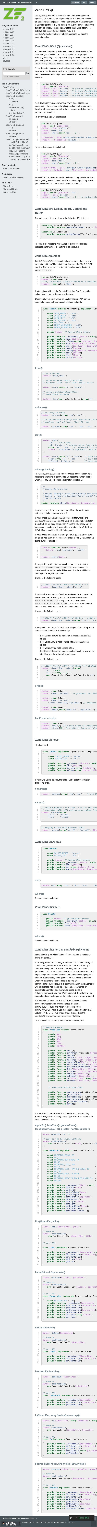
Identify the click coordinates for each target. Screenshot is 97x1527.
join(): (11, 104)
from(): (12, 99)
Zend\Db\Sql (8, 87)
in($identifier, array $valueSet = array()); (26, 156)
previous (75, 2)
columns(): (13, 101)
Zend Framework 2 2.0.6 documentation (18, 2)
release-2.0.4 (9, 44)
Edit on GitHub (9, 192)
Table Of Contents (10, 84)
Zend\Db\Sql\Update (15, 125)
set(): (11, 128)
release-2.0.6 (9, 38)
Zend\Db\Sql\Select (14, 96)
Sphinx (67, 1522)
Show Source (9, 186)
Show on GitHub (10, 189)
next (84, 2)
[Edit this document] (11, 1523)
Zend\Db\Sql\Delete (15, 134)
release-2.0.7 (9, 35)
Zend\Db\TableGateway (13, 177)
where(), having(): (17, 107)
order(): (12, 110)
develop (6, 61)
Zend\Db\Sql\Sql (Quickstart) (18, 90)
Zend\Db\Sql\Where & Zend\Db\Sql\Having (25, 139)
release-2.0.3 (9, 46)
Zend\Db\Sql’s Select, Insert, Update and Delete (27, 93)
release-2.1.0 (9, 32)
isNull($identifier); (17, 151)
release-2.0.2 (9, 49)
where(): (12, 130)
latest (5, 58)
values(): (13, 122)
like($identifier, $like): (18, 145)
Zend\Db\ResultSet (11, 169)
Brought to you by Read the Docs (93, 1523)
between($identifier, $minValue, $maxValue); (29, 159)
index (92, 2)
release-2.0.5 (9, 41)
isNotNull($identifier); (18, 154)
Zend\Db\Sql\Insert (14, 116)
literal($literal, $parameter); (21, 148)
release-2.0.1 (9, 52)
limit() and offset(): (17, 113)
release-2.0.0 (9, 55)
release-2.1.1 (9, 29)
